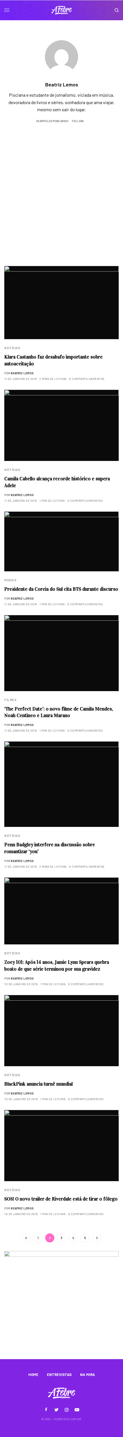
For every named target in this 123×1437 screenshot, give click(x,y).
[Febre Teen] (61, 10)
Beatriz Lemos (22, 373)
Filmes (10, 700)
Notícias (12, 348)
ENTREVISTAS (59, 1374)
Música (10, 580)
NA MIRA (87, 1374)
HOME (33, 1374)
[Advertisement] (61, 201)
